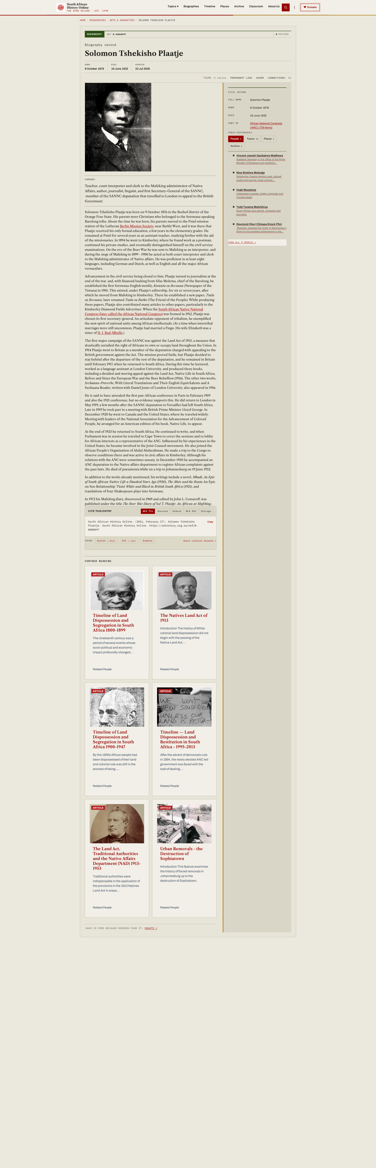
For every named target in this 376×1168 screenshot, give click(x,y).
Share (260, 77)
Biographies (191, 6)
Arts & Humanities (122, 20)
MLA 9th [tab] (191, 511)
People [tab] (235, 138)
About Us (274, 6)
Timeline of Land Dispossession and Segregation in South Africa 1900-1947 (113, 739)
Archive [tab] (236, 146)
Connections (279, 77)
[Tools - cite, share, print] (294, 7)
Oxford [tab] (177, 511)
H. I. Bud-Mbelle (110, 333)
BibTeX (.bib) (106, 540)
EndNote (148, 540)
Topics (173, 6)
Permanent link (241, 77)
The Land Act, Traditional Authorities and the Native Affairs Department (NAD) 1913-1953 (117, 858)
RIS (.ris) (129, 540)
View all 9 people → (242, 242)
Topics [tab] (252, 138)
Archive (239, 6)
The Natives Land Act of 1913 (183, 618)
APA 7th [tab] (148, 511)
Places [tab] (269, 138)
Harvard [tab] (163, 511)
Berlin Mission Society (136, 226)
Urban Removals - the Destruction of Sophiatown (181, 853)
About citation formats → (199, 540)
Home (83, 20)
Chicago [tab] (206, 511)
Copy (210, 521)
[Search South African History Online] (286, 7)
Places (224, 6)
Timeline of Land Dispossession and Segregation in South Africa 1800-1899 (113, 623)
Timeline (209, 6)
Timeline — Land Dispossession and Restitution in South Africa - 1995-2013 (180, 739)
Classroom (256, 6)
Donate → (151, 928)
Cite (214, 77)
